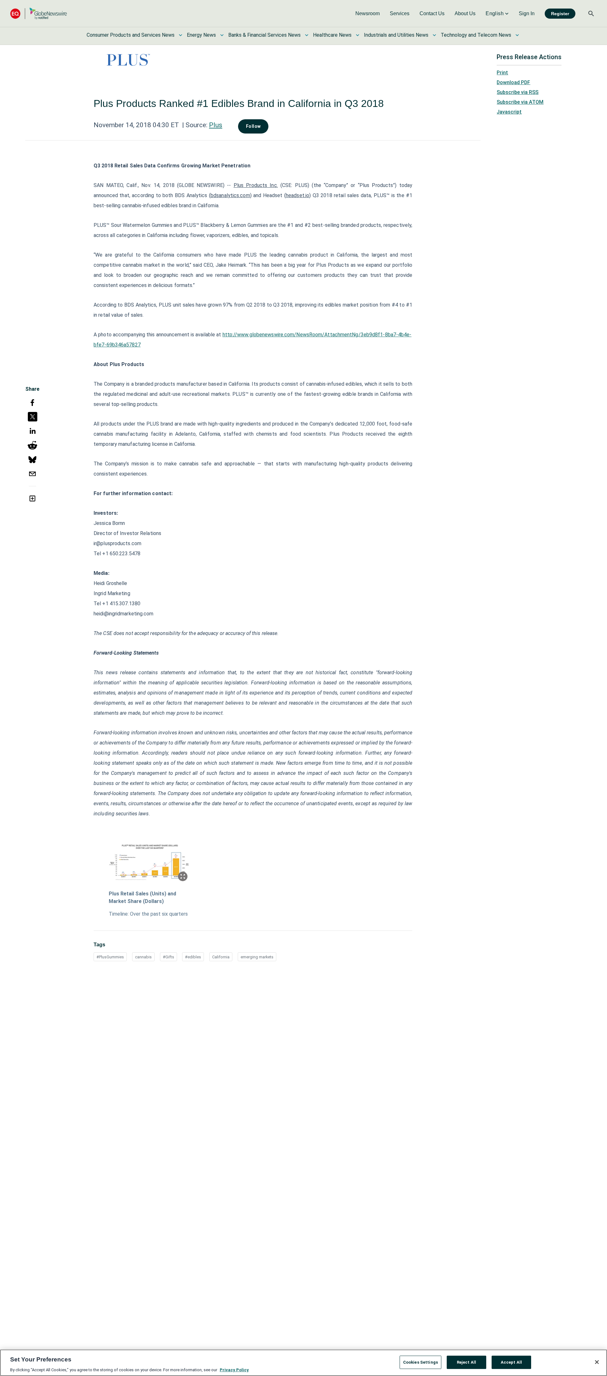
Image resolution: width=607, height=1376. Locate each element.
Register (560, 13)
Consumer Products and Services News (131, 35)
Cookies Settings (420, 1362)
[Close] (597, 1362)
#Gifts (168, 957)
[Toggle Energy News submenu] (222, 35)
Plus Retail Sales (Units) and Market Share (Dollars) (142, 897)
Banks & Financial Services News (264, 35)
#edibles (193, 957)
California (221, 957)
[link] (367, 13)
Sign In (527, 13)
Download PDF (513, 82)
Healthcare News (332, 35)
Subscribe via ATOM (520, 102)
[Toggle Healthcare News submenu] (357, 35)
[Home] (38, 13)
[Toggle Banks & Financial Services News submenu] (307, 35)
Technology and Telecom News (476, 35)
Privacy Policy (234, 1369)
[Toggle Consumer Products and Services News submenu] (180, 35)
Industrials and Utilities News (396, 35)
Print (502, 73)
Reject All (466, 1362)
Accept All (511, 1362)
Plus (215, 125)
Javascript (509, 112)
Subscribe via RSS (517, 92)
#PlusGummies (110, 957)
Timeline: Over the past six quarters (148, 914)
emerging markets (257, 957)
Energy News (201, 35)
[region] (303, 1362)
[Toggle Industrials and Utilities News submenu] (434, 35)
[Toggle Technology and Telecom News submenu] (517, 35)
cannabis (143, 957)
